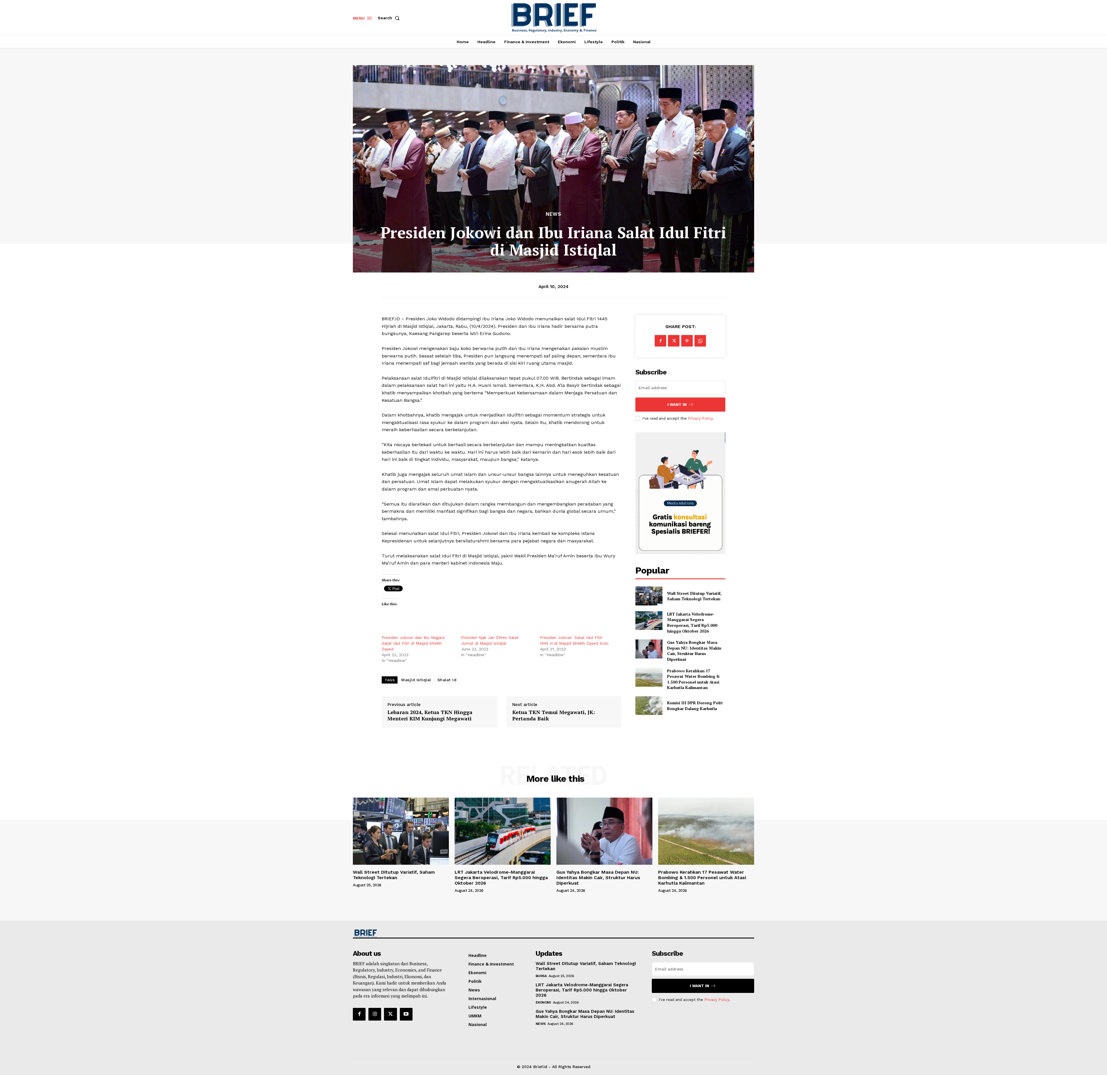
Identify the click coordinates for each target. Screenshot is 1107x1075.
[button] (390, 18)
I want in (677, 404)
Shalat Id (447, 679)
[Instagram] (374, 1014)
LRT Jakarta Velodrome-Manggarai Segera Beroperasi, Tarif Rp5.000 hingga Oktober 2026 (692, 622)
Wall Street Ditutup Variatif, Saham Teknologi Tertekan (694, 596)
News (553, 214)
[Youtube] (406, 1014)
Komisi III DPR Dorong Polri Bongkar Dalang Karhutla (694, 705)
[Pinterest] (687, 341)
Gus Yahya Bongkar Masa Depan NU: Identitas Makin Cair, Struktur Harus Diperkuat (694, 650)
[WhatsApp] (700, 341)
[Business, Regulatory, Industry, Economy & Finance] (400, 933)
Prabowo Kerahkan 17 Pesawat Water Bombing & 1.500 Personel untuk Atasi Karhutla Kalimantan (693, 679)
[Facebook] (660, 341)
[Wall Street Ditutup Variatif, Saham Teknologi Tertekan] (648, 595)
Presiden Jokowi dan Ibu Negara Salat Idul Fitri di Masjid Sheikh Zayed (414, 643)
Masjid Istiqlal (416, 679)
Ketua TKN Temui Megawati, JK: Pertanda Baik (553, 715)
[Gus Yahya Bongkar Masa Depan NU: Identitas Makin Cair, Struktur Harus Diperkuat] (648, 648)
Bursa (541, 976)
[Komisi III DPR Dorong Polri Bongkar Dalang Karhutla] (648, 705)
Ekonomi (543, 1002)
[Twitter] (673, 341)
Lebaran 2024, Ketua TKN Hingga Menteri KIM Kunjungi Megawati (429, 715)
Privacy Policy (700, 418)
